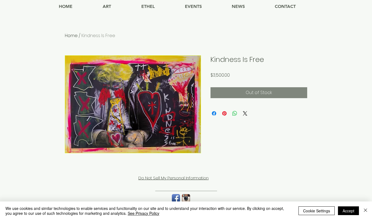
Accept (348, 210)
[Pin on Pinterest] (224, 113)
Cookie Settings (316, 210)
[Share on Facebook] (214, 113)
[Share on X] (245, 113)
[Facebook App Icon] (176, 198)
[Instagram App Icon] (186, 198)
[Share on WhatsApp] (234, 113)
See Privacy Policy (143, 213)
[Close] (365, 211)
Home (71, 35)
